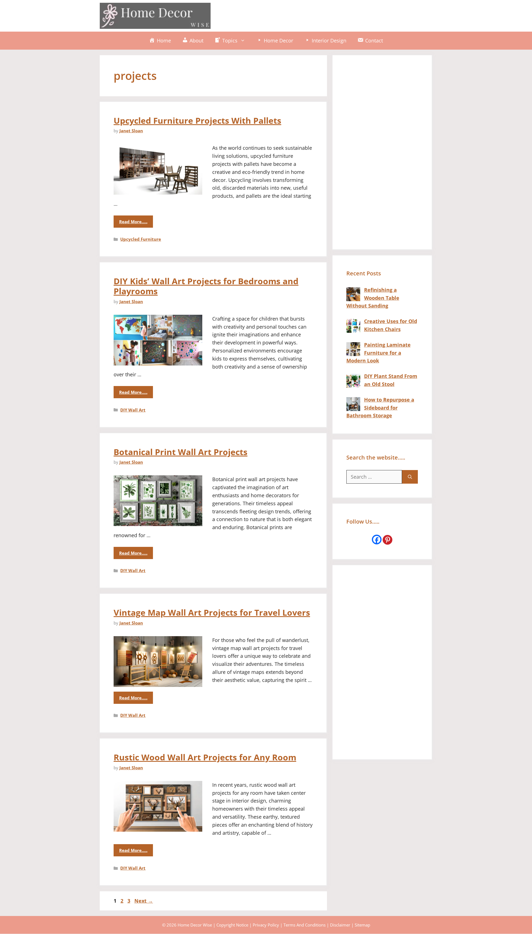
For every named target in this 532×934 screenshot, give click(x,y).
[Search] (410, 477)
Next (143, 900)
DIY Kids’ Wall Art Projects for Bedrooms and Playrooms (206, 286)
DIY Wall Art (132, 410)
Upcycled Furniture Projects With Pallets (197, 120)
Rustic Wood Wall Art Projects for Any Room (205, 757)
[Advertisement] (331, 14)
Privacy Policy (266, 925)
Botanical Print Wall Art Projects (180, 452)
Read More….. (133, 221)
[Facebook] (377, 539)
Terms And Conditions (304, 925)
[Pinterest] (387, 540)
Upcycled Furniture (140, 239)
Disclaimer (340, 925)
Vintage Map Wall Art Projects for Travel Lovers (212, 612)
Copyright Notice (232, 925)
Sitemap (362, 925)
